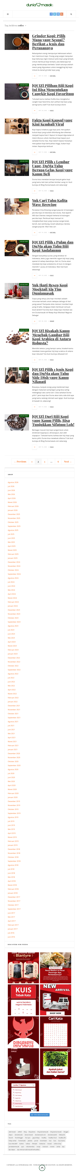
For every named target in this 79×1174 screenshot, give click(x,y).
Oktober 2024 (13, 570)
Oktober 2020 (13, 761)
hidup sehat (12, 1141)
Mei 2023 (11, 638)
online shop (57, 1144)
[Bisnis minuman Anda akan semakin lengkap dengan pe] (23, 1063)
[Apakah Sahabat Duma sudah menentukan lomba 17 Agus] (23, 1095)
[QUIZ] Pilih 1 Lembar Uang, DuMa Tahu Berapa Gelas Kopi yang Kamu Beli (52, 167)
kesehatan (43, 1141)
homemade (22, 1141)
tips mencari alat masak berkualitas (28, 1149)
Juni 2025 (11, 538)
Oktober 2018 (13, 857)
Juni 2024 (11, 586)
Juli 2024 (11, 582)
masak (49, 1144)
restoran (45, 1147)
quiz (22, 1147)
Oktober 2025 (13, 522)
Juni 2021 (11, 729)
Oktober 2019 (13, 809)
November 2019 (14, 805)
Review (52, 1147)
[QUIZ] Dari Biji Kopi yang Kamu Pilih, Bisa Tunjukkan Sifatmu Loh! (53, 420)
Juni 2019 (11, 825)
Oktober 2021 (13, 713)
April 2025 (12, 546)
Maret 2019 (12, 837)
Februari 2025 (13, 554)
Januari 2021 (12, 749)
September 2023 (14, 622)
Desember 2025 (14, 514)
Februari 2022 (13, 698)
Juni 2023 (11, 634)
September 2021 (14, 717)
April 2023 (12, 642)
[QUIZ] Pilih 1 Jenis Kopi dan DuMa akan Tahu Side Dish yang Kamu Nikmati (52, 375)
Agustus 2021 (13, 721)
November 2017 (14, 901)
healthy (44, 1138)
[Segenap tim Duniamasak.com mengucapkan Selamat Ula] (23, 1031)
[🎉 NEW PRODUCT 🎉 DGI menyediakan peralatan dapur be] (55, 999)
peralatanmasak (14, 1147)
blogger (66, 1132)
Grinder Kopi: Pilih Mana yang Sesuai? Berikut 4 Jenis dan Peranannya (48, 41)
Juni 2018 (11, 873)
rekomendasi (30, 1147)
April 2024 (12, 594)
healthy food (53, 1138)
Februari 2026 (13, 506)
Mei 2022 (11, 686)
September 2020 (14, 765)
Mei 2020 (11, 781)
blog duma (32, 1132)
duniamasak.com (40, 1135)
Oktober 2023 (13, 618)
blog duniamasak (42, 1132)
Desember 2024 (14, 562)
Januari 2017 (12, 929)
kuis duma (61, 1141)
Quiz (52, 110)
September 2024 (14, 574)
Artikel (53, 76)
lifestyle (34, 1144)
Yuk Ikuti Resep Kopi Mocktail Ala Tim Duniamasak (50, 288)
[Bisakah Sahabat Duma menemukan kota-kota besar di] (55, 1031)
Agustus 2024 (13, 578)
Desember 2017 (14, 897)
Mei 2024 (11, 590)
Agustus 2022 (13, 674)
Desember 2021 (14, 706)
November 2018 (14, 853)
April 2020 (12, 785)
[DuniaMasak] (39, 5)
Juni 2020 (11, 777)
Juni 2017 (11, 913)
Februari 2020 (13, 793)
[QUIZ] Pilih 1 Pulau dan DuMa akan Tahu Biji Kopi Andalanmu (52, 246)
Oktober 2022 (13, 666)
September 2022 (14, 670)
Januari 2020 (12, 797)
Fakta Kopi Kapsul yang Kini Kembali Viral (52, 122)
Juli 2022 (11, 678)
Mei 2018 (11, 877)
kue (50, 1141)
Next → (68, 461)
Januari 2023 (12, 654)
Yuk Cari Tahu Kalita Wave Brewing (49, 202)
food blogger (19, 1138)
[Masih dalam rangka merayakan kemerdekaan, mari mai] (23, 999)
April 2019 (12, 833)
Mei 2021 (11, 733)
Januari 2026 (12, 510)
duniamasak (19, 1135)
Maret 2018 (12, 885)
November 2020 (14, 757)
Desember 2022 (14, 658)
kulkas (28, 1144)
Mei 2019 (11, 829)
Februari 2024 (13, 602)
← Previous (20, 461)
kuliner (21, 1144)
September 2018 (14, 861)
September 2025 (14, 526)
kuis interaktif (13, 1144)
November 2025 (14, 518)
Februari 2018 (13, 889)
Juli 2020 (11, 773)
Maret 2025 (12, 550)
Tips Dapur (12, 1149)
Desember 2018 (14, 849)
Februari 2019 (13, 841)
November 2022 (14, 662)
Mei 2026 (11, 494)
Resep (52, 321)
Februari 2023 (13, 650)
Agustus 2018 (13, 865)
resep (38, 1147)
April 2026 (12, 498)
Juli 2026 (11, 486)
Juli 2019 (11, 821)
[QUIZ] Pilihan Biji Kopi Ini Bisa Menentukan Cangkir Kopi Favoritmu (53, 89)
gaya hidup (36, 1138)
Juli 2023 (11, 630)
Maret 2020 (12, 789)
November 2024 (14, 566)
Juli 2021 (11, 725)
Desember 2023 (14, 610)
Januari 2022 (12, 702)
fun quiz (27, 1138)
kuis (55, 1141)
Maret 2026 (12, 502)
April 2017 (12, 921)
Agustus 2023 (13, 626)
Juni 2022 (11, 682)
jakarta (30, 1141)
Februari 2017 (13, 925)
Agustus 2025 (13, 530)
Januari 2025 (12, 558)
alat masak (12, 1132)
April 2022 (12, 690)
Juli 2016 (11, 933)
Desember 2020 (14, 753)
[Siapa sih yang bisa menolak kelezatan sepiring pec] (55, 967)
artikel (20, 1132)
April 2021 (12, 737)
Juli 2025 (11, 534)
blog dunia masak (56, 1132)
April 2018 (12, 881)
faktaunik (62, 1135)
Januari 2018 (12, 893)
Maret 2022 (12, 694)
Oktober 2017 (13, 905)
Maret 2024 (12, 598)
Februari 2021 (13, 745)
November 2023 (14, 614)
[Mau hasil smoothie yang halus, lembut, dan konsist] (23, 967)
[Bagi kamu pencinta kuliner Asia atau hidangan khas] (55, 1063)
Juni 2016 (11, 937)
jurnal (36, 1141)
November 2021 (14, 710)
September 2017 (14, 909)
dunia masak (29, 1135)
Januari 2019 (12, 845)
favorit (11, 1138)
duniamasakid (52, 1135)
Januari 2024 (12, 606)
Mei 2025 (11, 542)
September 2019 (14, 813)
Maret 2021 (12, 741)
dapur (11, 1135)
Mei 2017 (11, 917)
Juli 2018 (11, 869)
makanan (42, 1144)
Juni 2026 (11, 490)
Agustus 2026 (13, 482)
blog (25, 1132)
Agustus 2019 (13, 817)
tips (63, 1147)
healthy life (62, 1138)
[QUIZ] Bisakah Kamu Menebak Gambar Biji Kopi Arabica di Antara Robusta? (51, 336)
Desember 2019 (14, 801)
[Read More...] (34, 76)
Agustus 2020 (13, 769)
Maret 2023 (12, 646)
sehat (58, 1147)
